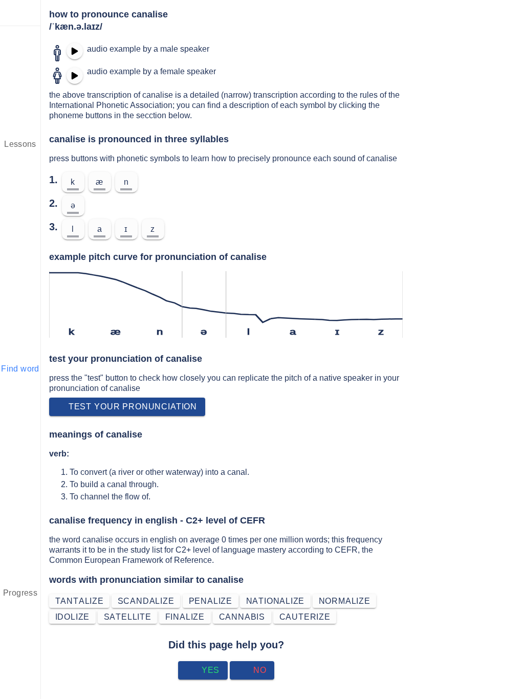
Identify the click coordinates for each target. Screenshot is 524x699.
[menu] (20, 13)
